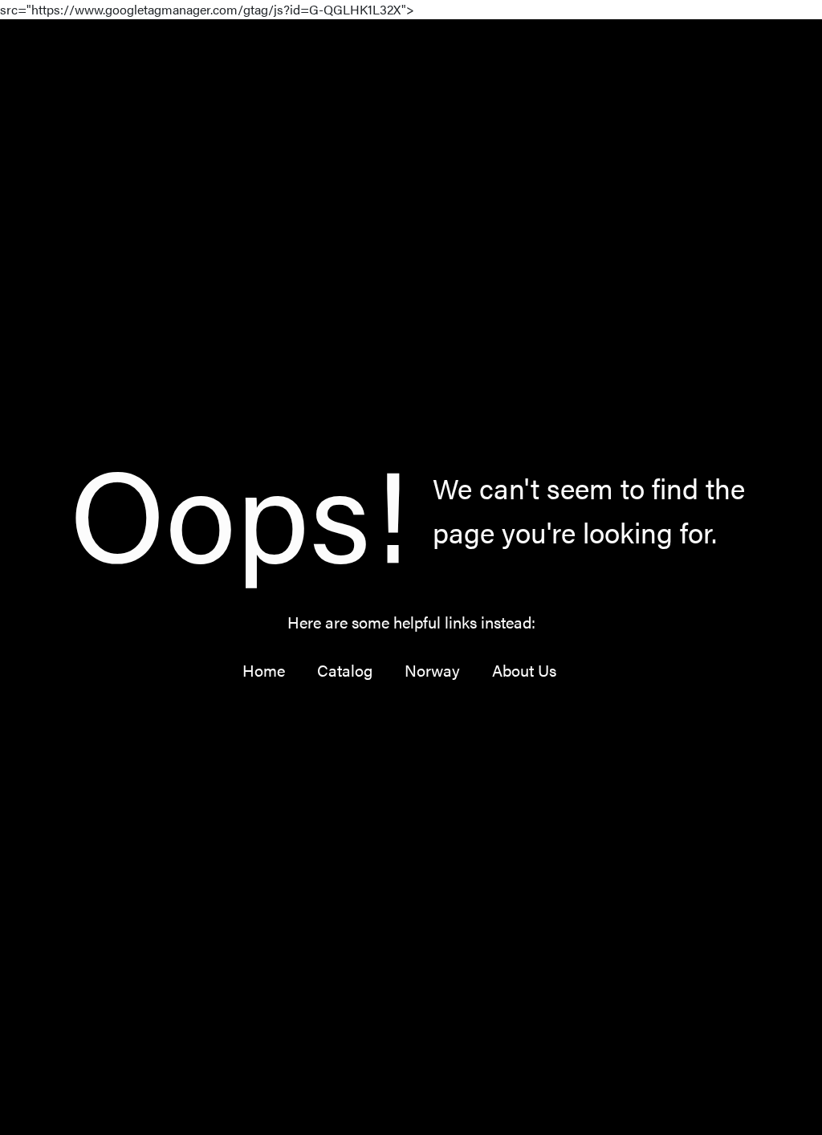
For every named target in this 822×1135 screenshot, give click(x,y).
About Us (524, 669)
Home (263, 669)
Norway (432, 669)
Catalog (344, 669)
